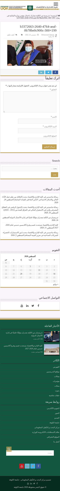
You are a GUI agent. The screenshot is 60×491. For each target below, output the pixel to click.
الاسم (54, 117)
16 (54, 274)
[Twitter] (32, 305)
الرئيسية (54, 16)
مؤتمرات (56, 381)
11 (39, 270)
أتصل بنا (56, 442)
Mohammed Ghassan (47, 35)
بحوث (57, 391)
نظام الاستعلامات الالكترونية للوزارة (45, 432)
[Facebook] (38, 305)
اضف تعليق (10, 35)
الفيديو (56, 418)
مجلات (56, 386)
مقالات (56, 376)
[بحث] (9, 449)
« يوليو (55, 284)
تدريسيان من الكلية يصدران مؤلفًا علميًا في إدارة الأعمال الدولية (34, 217)
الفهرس (56, 367)
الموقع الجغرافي (53, 437)
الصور (57, 413)
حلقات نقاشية (54, 395)
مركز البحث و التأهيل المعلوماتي (46, 427)
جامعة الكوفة (54, 423)
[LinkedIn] (27, 305)
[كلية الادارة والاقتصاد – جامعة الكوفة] (30, 8)
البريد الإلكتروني (50, 126)
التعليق (53, 89)
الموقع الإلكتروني (50, 136)
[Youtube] (21, 305)
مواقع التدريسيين (52, 372)
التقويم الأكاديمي (53, 408)
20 (21, 274)
